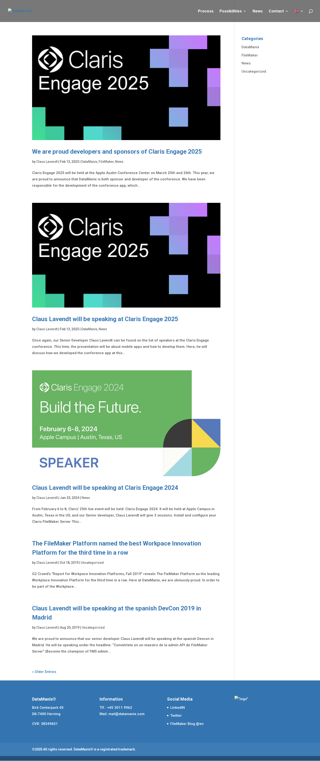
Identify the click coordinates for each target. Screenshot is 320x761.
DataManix (89, 161)
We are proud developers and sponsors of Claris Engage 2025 (117, 151)
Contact (276, 11)
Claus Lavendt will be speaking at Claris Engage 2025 (105, 319)
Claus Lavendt (47, 161)
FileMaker (106, 161)
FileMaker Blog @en (187, 724)
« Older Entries (44, 672)
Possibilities (231, 11)
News (258, 11)
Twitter (176, 715)
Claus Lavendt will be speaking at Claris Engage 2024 (105, 487)
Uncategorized (92, 562)
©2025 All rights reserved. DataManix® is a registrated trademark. (84, 749)
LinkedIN (177, 707)
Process (205, 11)
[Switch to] (299, 15)
